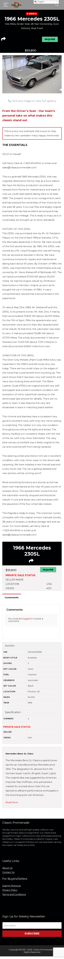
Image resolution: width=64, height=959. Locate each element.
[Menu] (6, 5)
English (40, 2)
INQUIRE (50, 39)
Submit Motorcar (11, 885)
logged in (28, 618)
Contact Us (8, 872)
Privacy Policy (9, 890)
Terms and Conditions (14, 894)
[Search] (57, 5)
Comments (12, 597)
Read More (12, 802)
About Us (7, 868)
